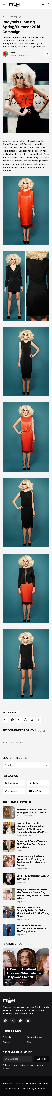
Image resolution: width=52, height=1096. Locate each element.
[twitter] (13, 1020)
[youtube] (28, 1020)
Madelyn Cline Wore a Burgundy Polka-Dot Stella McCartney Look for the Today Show (33, 912)
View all (41, 731)
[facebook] (5, 1020)
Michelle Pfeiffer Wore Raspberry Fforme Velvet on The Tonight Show (31, 928)
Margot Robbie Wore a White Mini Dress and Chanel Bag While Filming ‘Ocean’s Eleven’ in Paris (33, 894)
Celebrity (7, 1037)
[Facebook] (12, 720)
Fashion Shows (34, 1037)
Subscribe (41, 1058)
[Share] (46, 54)
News (29, 1042)
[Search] (48, 4)
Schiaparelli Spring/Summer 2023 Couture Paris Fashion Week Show (32, 844)
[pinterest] (20, 1020)
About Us (7, 1083)
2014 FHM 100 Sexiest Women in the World (33, 877)
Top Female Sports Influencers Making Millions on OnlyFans (33, 811)
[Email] (32, 720)
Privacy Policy (29, 1083)
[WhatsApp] (25, 720)
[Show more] (38, 720)
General (6, 1042)
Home (5, 16)
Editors (17, 1083)
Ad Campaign (15, 16)
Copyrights (43, 1083)
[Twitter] (19, 720)
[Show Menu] (4, 4)
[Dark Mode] (43, 4)
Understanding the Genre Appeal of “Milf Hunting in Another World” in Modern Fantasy (31, 860)
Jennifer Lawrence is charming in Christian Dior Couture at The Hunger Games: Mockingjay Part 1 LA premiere (32, 828)
